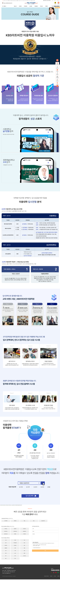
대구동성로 (8, 0)
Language (58, 0)
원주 (33, 0)
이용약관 (51, 576)
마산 (21, 0)
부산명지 (12, 0)
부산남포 (14, 0)
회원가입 (55, 0)
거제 (22, 0)
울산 (10, 0)
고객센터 (46, 6)
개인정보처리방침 (46, 576)
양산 (15, 0)
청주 (34, 0)
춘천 (23, 0)
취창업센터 (36, 6)
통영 (27, 0)
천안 (6, 0)
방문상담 (57, 74)
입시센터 (31, 6)
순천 (26, 0)
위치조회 (57, 84)
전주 (29, 0)
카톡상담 (57, 71)
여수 (28, 0)
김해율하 (17, 0)
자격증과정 (25, 6)
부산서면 (31, 0)
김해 (18, 0)
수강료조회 (57, 64)
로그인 (52, 0)
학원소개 (15, 6)
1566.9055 (56, 6)
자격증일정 (57, 77)
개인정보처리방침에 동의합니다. (37, 547)
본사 (2, 0)
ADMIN (58, 576)
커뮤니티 (41, 6)
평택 (4, 0)
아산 (5, 0)
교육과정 (20, 6)
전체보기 (5, 6)
